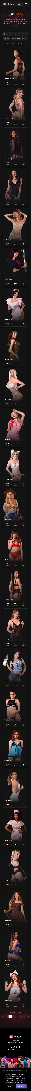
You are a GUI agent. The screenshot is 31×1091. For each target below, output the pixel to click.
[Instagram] (14, 1047)
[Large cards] (5, 38)
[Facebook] (19, 1047)
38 (21, 1016)
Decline (9, 1086)
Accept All (21, 1086)
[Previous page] (6, 1016)
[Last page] (28, 1016)
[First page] (2, 1016)
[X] (17, 1047)
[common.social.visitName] (11, 1065)
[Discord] (11, 1047)
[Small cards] (8, 38)
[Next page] (24, 1016)
